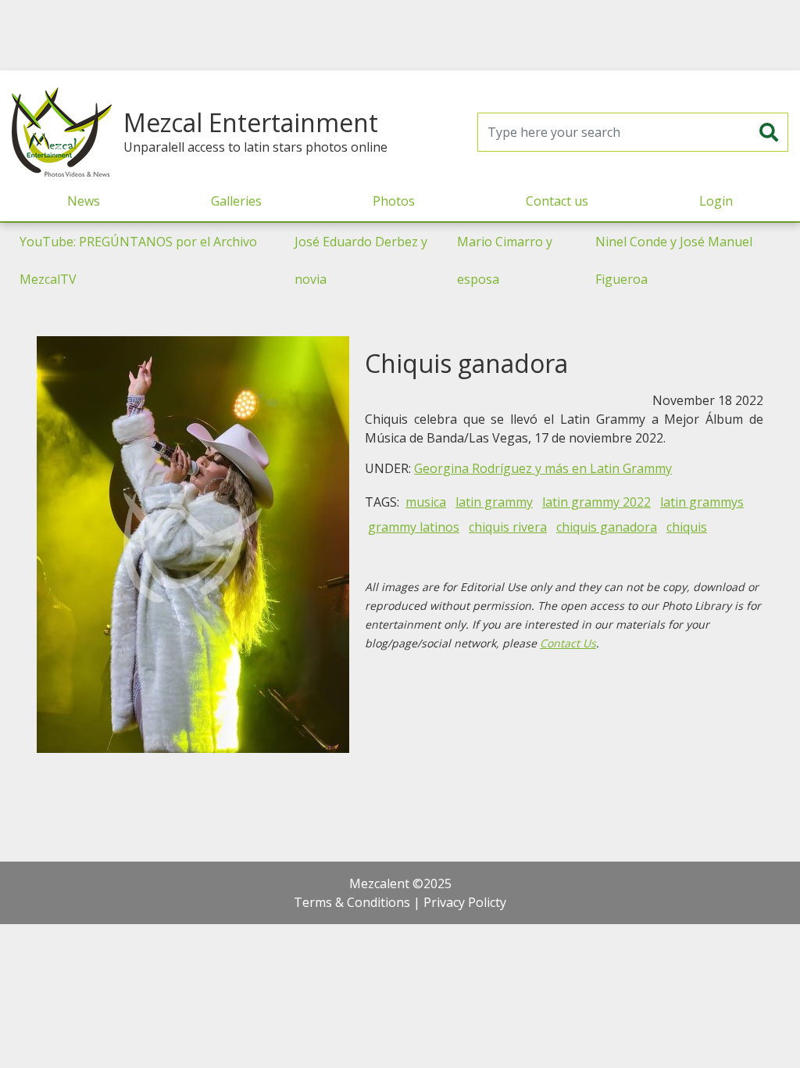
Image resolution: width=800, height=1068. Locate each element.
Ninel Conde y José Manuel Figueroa (673, 260)
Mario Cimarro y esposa (504, 260)
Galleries (236, 201)
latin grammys (702, 502)
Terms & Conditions (352, 902)
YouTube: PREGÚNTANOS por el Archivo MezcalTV (138, 260)
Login (716, 201)
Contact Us (568, 643)
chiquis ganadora (606, 527)
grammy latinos (413, 527)
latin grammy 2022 (596, 502)
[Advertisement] (400, 35)
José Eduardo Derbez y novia (361, 260)
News (83, 201)
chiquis (686, 527)
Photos (394, 201)
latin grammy (494, 502)
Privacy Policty (464, 902)
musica (425, 502)
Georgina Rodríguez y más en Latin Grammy (543, 468)
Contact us (557, 201)
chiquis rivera (508, 527)
